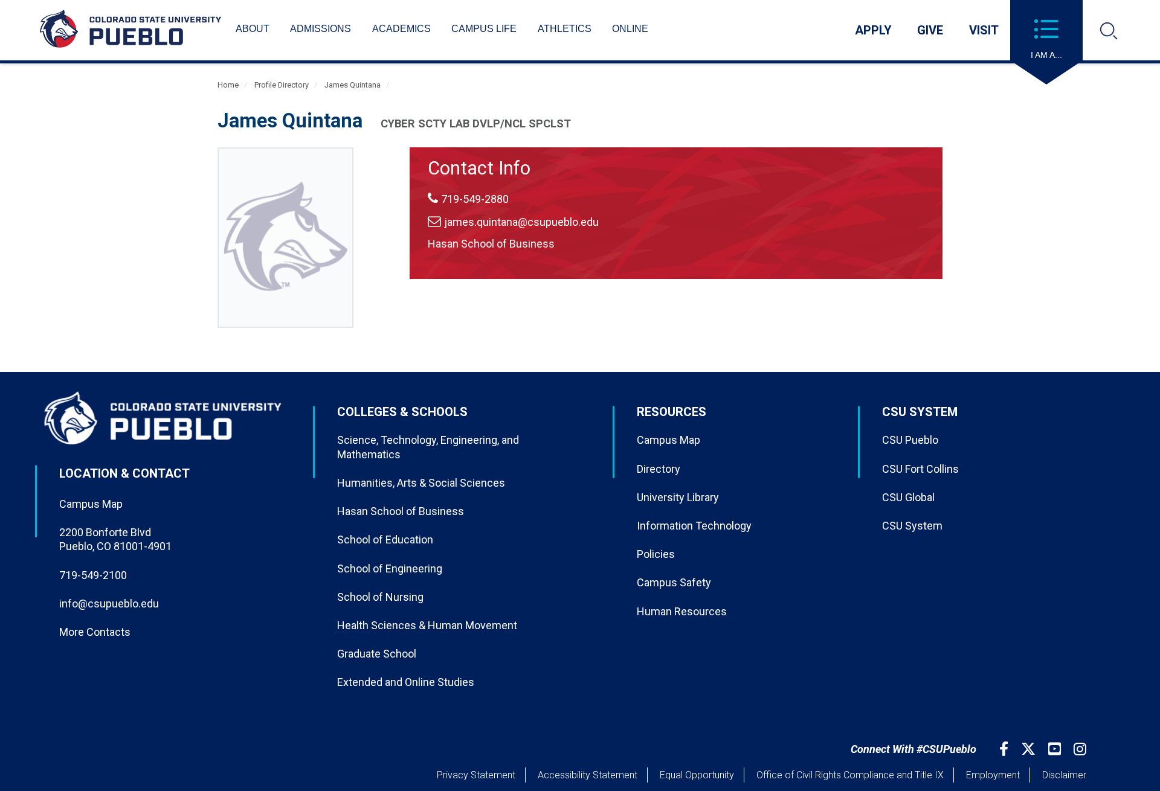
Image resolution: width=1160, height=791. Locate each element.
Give (930, 30)
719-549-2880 (475, 199)
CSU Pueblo (910, 440)
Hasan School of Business (491, 243)
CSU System (912, 525)
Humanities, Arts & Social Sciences (421, 482)
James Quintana (352, 84)
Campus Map (91, 504)
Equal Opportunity (697, 775)
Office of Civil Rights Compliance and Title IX (850, 775)
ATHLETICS (564, 29)
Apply (873, 30)
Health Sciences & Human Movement (427, 625)
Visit (984, 30)
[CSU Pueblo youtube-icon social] (1056, 749)
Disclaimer (1064, 775)
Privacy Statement (476, 775)
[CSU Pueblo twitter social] (1029, 749)
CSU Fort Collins (920, 469)
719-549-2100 (93, 575)
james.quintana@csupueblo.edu (521, 222)
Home (228, 84)
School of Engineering (389, 568)
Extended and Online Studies (405, 682)
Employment (993, 775)
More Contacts (94, 632)
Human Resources (682, 611)
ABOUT (252, 29)
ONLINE (630, 29)
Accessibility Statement (587, 775)
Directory (658, 469)
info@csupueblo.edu (109, 603)
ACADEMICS (401, 29)
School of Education (385, 539)
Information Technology (694, 525)
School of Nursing (380, 597)
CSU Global (908, 497)
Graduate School (376, 653)
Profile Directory (281, 84)
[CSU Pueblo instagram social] (1081, 749)
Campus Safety (674, 582)
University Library (678, 497)
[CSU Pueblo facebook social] (1005, 749)
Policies (656, 554)
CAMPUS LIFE (484, 29)
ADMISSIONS (320, 29)
